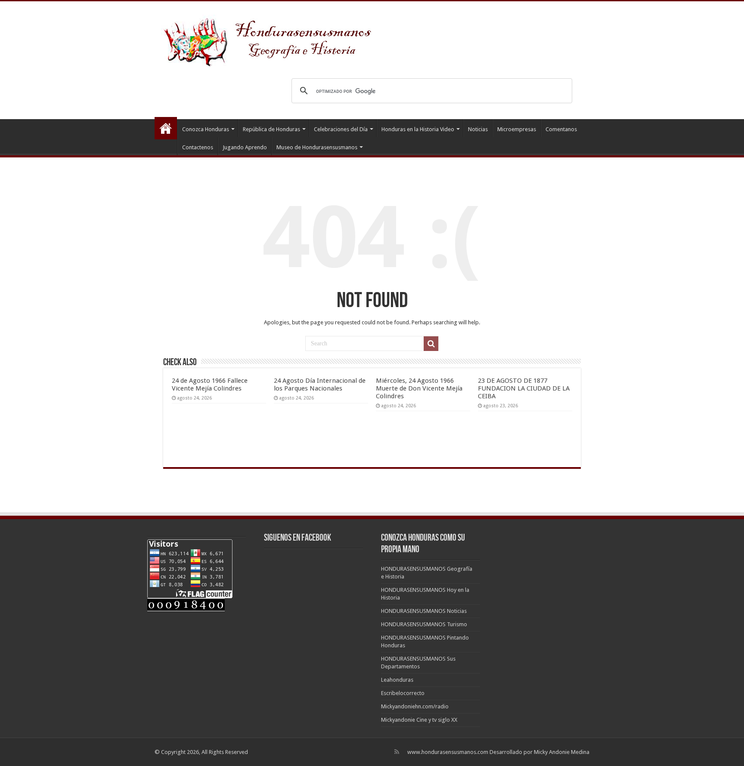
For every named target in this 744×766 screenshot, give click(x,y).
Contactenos (197, 147)
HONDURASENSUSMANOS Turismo (424, 624)
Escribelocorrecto (403, 693)
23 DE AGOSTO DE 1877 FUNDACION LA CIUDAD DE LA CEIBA (524, 388)
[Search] (431, 343)
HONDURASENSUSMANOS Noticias (424, 611)
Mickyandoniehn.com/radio (415, 706)
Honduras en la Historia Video (417, 129)
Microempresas (516, 129)
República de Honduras (271, 129)
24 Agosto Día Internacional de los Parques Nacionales (320, 384)
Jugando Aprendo (245, 147)
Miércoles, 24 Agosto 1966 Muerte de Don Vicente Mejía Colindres (419, 388)
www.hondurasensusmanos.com (447, 752)
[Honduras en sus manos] (268, 38)
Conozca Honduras (205, 129)
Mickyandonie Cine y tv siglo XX (419, 720)
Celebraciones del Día (341, 129)
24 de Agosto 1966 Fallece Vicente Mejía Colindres (210, 384)
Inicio (166, 128)
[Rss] (397, 752)
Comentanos (561, 129)
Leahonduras (397, 680)
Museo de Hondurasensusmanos (316, 147)
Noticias (478, 129)
